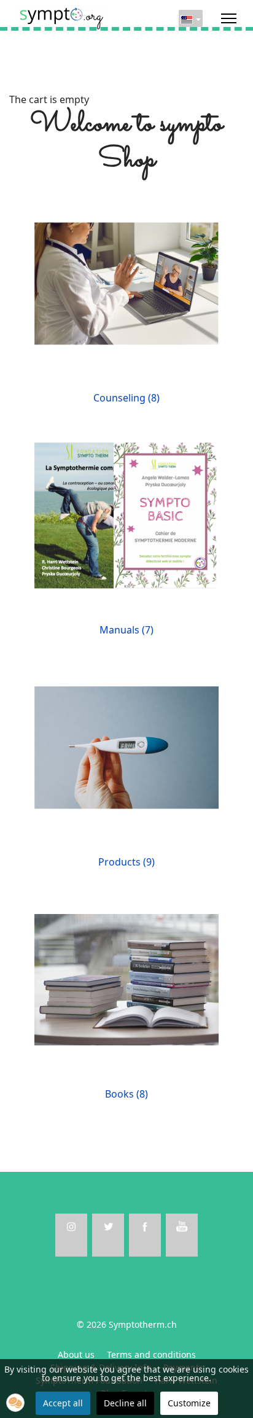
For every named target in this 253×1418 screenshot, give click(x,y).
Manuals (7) (126, 630)
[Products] (126, 746)
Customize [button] (189, 1403)
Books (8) (126, 1094)
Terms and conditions (151, 1354)
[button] (15, 1402)
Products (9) (126, 862)
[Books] (126, 978)
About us (76, 1354)
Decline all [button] (125, 1403)
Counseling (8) (126, 398)
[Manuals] (126, 514)
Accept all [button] (63, 1403)
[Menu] (228, 18)
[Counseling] (126, 282)
